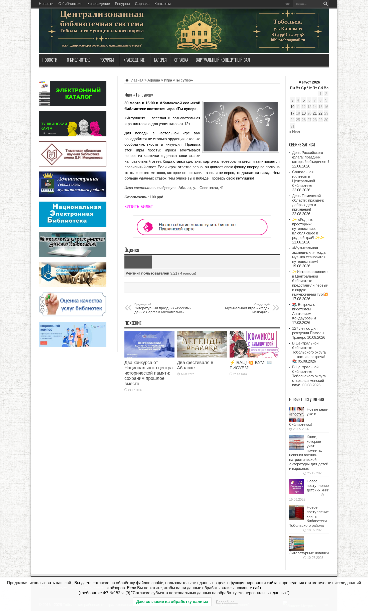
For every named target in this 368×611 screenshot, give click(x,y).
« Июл (294, 132)
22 (320, 113)
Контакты (162, 4)
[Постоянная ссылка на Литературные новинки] (296, 549)
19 (304, 113)
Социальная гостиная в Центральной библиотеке (303, 179)
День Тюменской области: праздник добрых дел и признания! (308, 202)
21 (315, 113)
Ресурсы (122, 4)
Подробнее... (227, 602)
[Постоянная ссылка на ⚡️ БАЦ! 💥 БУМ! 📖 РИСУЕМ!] (255, 356)
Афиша (153, 80)
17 (292, 113)
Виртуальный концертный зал (223, 60)
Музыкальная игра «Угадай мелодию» (247, 308)
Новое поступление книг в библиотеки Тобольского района (309, 516)
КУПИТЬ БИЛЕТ (138, 206)
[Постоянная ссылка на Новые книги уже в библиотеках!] (296, 421)
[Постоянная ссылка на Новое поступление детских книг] (296, 492)
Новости (46, 4)
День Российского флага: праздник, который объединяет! (310, 157)
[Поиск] (325, 4)
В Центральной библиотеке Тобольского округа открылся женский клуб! (309, 376)
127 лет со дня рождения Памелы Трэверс (308, 332)
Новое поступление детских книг (318, 485)
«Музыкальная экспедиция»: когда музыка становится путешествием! (308, 255)
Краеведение (98, 4)
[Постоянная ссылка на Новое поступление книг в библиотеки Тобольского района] (296, 519)
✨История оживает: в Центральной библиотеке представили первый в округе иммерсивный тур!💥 (310, 283)
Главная (136, 80)
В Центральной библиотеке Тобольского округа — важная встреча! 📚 (309, 352)
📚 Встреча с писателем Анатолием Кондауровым (304, 311)
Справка (142, 4)
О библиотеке (70, 4)
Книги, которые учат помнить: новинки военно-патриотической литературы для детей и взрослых (308, 453)
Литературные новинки (309, 553)
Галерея (160, 60)
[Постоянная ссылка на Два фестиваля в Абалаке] (202, 356)
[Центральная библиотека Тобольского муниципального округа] (99, 41)
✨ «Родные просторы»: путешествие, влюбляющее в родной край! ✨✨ (308, 228)
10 (292, 107)
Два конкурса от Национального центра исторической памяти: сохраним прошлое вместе (148, 373)
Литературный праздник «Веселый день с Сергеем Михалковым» (163, 308)
